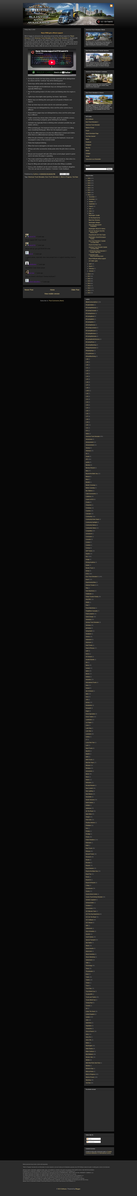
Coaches (88, 511)
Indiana (88, 676)
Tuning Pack (89, 1002)
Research (88, 857)
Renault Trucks (90, 854)
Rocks (87, 877)
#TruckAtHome (90, 353)
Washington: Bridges (94, 222)
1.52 (87, 402)
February (91, 268)
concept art (89, 533)
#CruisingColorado (91, 310)
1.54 (87, 408)
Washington (89, 1045)
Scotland (88, 905)
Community (89, 516)
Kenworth (88, 708)
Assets (87, 456)
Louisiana (88, 734)
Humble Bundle (90, 659)
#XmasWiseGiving (91, 356)
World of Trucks (90, 127)
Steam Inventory (90, 954)
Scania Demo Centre (91, 894)
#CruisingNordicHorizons (93, 339)
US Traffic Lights (93, 261)
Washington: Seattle (94, 215)
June (90, 211)
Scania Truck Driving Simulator (94, 897)
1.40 (87, 365)
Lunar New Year (90, 742)
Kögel (87, 711)
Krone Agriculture (90, 714)
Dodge (87, 559)
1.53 (87, 405)
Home (52, 290)
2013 (89, 285)
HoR (87, 651)
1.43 (87, 373)
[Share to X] (64, 174)
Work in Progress (66, 177)
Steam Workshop (90, 957)
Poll (87, 828)
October (91, 201)
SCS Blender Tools (91, 911)
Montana (88, 768)
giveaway (88, 628)
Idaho (87, 671)
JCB (87, 699)
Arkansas (88, 450)
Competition (89, 531)
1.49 (87, 393)
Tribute (88, 983)
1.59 (87, 422)
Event (87, 579)
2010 (89, 292)
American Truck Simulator (43, 38)
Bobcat (88, 476)
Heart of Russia (90, 648)
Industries (88, 679)
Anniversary (89, 439)
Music (87, 777)
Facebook (88, 142)
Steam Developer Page (92, 133)
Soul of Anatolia (90, 931)
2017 (89, 276)
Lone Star (88, 731)
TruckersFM (89, 994)
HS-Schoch (89, 656)
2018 (89, 274)
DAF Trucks (89, 551)
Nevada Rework (90, 785)
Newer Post (29, 290)
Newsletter (89, 797)
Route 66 (88, 880)
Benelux (88, 465)
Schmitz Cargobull (91, 900)
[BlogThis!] (63, 174)
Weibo (87, 150)
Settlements (89, 928)
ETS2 (87, 573)
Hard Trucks (89, 645)
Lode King (88, 728)
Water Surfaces (90, 1051)
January (91, 271)
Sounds (88, 934)
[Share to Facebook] (66, 174)
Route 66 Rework (90, 882)
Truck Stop (89, 988)
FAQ (87, 588)
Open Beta (89, 814)
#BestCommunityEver (92, 302)
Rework (88, 865)
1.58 (87, 419)
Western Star (89, 1057)
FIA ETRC (88, 599)
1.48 (87, 387)
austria (87, 462)
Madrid (88, 754)
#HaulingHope (90, 350)
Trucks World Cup (90, 1000)
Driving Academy (90, 562)
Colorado (88, 513)
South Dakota (89, 937)
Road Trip (88, 874)
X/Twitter (88, 153)
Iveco (87, 696)
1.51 (87, 399)
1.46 (87, 382)
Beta (87, 471)
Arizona (88, 448)
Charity (88, 502)
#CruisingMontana (91, 333)
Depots (88, 553)
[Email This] (61, 174)
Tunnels (88, 1005)
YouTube (75, 177)
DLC (87, 556)
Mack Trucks (89, 748)
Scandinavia (89, 888)
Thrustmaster (89, 971)
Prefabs (88, 831)
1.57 (87, 416)
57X (87, 430)
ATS (87, 459)
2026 (89, 178)
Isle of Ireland (89, 691)
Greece (88, 636)
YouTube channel (90, 136)
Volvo (87, 1034)
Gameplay (88, 619)
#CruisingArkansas (91, 307)
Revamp (88, 862)
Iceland (88, 668)
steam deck (89, 951)
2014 (89, 283)
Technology (89, 965)
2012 (89, 288)
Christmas (88, 508)
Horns (87, 654)
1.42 (87, 370)
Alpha (87, 433)
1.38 (87, 359)
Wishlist (88, 1065)
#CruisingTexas (90, 342)
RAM (87, 845)
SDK (87, 925)
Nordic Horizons (90, 799)
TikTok (87, 156)
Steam (87, 945)
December (92, 197)
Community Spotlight (91, 522)
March (91, 266)
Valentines (88, 1023)
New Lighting (89, 791)
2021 (89, 190)
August (91, 206)
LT (86, 739)
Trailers (88, 980)
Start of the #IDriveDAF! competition (95, 225)
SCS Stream (89, 922)
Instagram (88, 145)
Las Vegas (88, 722)
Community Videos (91, 528)
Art (86, 453)
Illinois (87, 674)
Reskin (88, 860)
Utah (87, 1020)
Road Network (90, 868)
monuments (89, 771)
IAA (87, 662)
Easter (87, 565)
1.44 (87, 376)
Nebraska (88, 782)
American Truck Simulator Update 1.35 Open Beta (98, 247)
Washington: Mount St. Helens (97, 228)
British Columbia (90, 488)
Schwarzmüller (90, 902)
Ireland (88, 688)
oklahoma (88, 808)
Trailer (87, 977)
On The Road (89, 811)
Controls (88, 545)
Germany (88, 625)
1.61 (87, 428)
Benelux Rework (90, 468)
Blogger (77, 1189)
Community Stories (91, 525)
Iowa (87, 685)
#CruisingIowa (90, 322)
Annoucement (89, 442)
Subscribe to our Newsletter (93, 159)
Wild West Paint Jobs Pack (93, 1063)
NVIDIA (88, 805)
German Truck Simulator (92, 622)
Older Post (75, 290)
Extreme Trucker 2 (91, 585)
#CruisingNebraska (91, 336)
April (90, 264)
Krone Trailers (89, 716)
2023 (89, 185)
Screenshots (89, 908)
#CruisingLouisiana (91, 327)
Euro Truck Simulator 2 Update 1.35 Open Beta (97, 241)
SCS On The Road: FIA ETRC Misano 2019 (97, 231)
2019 (89, 195)
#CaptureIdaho (90, 305)
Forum (87, 130)
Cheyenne (88, 505)
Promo (87, 837)
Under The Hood (90, 1011)
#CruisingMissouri (91, 330)
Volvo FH (88, 1037)
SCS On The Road (91, 917)
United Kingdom (90, 1014)
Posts (89, 1139)
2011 (89, 290)
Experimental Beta (91, 582)
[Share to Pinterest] (68, 174)
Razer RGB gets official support (52, 33)
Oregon (88, 817)
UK (86, 1008)
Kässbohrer (89, 705)
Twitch (87, 139)
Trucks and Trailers (91, 997)
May (90, 213)
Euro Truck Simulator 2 (61, 38)
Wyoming (88, 1080)
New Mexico (89, 794)
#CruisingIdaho (90, 319)
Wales (87, 1043)
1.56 (87, 413)
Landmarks (89, 719)
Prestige (88, 834)
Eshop (87, 571)
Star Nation (89, 942)
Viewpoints (89, 1028)
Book (87, 479)
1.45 (87, 379)
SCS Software (89, 119)
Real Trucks (89, 848)
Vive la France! (90, 1031)
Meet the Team (90, 762)
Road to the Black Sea (95, 245)
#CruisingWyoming (91, 345)
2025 (89, 180)
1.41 (87, 368)
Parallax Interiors (90, 822)
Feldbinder (89, 594)
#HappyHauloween (91, 347)
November (92, 199)
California (88, 496)
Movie (87, 774)
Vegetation (89, 1025)
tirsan (87, 974)
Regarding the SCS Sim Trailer (97, 235)
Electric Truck (89, 568)
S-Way (87, 885)
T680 (87, 962)
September (92, 204)
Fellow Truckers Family (92, 596)
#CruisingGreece (90, 313)
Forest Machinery (90, 608)
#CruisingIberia (90, 316)
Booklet (88, 482)
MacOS (88, 751)
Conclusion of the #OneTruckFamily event (96, 255)
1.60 (87, 425)
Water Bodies (89, 1048)
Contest (88, 542)
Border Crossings (90, 485)
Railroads (88, 842)
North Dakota (89, 802)
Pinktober (88, 825)
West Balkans (89, 1054)
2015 (89, 281)
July (90, 208)
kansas (88, 702)
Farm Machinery (90, 591)
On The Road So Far (94, 218)
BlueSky (88, 148)
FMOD (87, 602)
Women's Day (89, 1068)
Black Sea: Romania (94, 220)
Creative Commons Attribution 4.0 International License (99, 1152)
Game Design (89, 616)
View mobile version (51, 294)
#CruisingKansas (90, 325)
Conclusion (89, 536)
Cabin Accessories (91, 493)
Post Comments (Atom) (56, 300)
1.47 (87, 385)
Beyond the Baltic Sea (92, 473)
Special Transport (90, 940)
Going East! (89, 631)
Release (88, 851)
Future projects (90, 613)
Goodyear (88, 634)
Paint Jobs (88, 819)
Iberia (87, 665)
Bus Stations (89, 490)
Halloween (89, 639)
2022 (89, 188)
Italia (87, 694)
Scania (88, 891)
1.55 (87, 410)
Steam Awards (90, 948)
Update (88, 1017)
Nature (87, 779)
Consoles (88, 539)
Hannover (88, 642)
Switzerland (89, 960)
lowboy (88, 736)
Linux (87, 725)
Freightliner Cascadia (91, 611)
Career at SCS (90, 499)
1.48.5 (87, 390)
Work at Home (89, 1071)
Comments (91, 1142)
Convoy (88, 548)
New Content (89, 788)
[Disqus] (52, 206)
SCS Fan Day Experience (93, 914)
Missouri (88, 765)
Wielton (88, 1060)
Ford (87, 605)
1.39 (87, 362)
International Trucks (91, 682)
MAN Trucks (89, 759)
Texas (87, 968)
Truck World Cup (90, 991)
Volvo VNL (88, 1040)
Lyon (87, 745)
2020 (89, 192)
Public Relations (90, 839)
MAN (87, 757)
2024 (89, 183)
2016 (89, 278)
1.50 (87, 396)
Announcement (90, 445)
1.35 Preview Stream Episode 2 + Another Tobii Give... (98, 251)
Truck (87, 985)
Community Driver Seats (92, 519)
